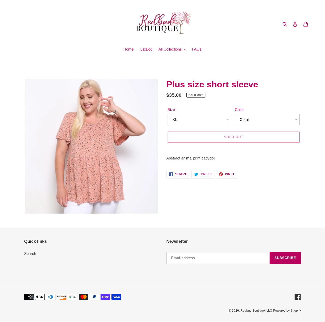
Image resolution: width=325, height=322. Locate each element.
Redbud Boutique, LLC (256, 310)
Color (239, 109)
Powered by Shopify (287, 310)
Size (171, 109)
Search (30, 253)
